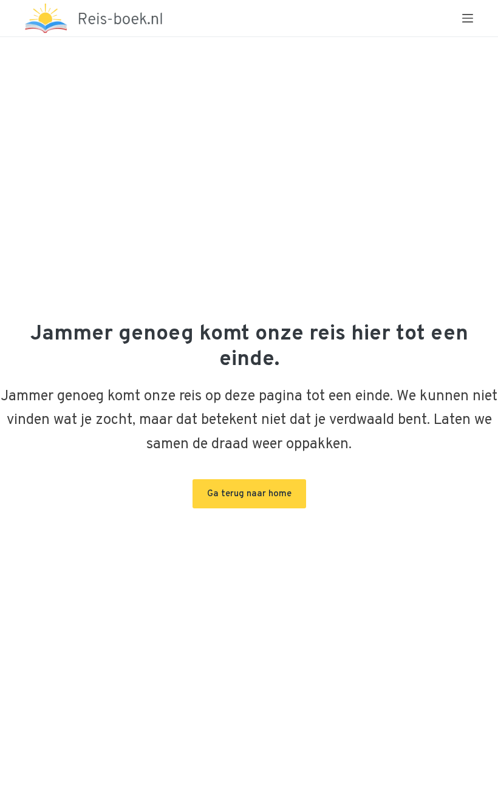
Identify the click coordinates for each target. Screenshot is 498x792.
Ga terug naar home (249, 494)
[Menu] (467, 18)
